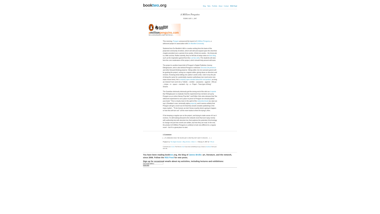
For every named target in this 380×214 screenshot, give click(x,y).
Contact (226, 6)
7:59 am (211, 142)
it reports (213, 91)
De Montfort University (196, 43)
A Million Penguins (203, 41)
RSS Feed (233, 6)
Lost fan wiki (194, 58)
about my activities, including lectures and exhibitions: (183, 161)
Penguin (176, 41)
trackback (208, 146)
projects (193, 103)
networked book (203, 101)
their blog (212, 55)
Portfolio (214, 6)
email (182, 146)
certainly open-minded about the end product (195, 79)
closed (173, 146)
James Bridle (195, 155)
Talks (209, 6)
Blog (204, 6)
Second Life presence (208, 67)
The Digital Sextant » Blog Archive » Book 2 (183, 142)
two (155, 5)
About (220, 6)
